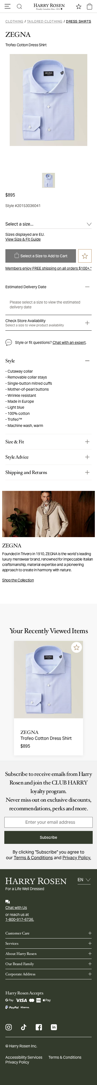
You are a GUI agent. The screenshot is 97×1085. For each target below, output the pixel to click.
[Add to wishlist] (76, 647)
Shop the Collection (18, 580)
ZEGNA (18, 34)
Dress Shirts (78, 21)
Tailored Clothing (45, 21)
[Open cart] (89, 6)
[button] (7, 6)
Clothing (14, 21)
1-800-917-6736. (19, 919)
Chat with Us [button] (16, 907)
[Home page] (48, 6)
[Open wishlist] (78, 6)
